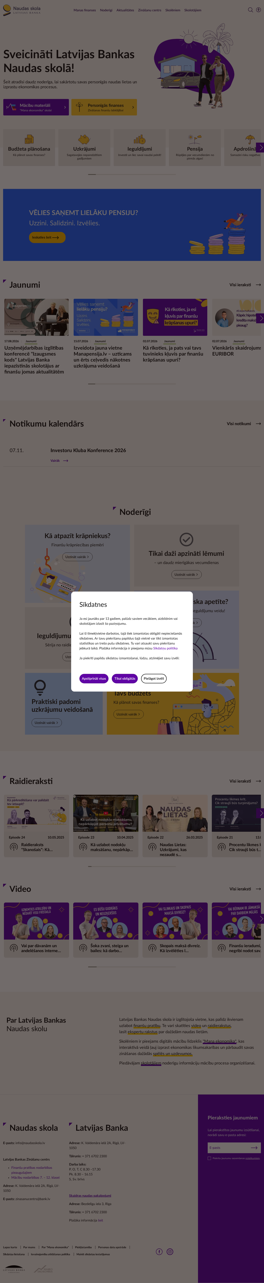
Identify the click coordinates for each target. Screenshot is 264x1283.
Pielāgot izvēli (154, 678)
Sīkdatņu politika (165, 648)
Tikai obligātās (124, 678)
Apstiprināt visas (94, 678)
